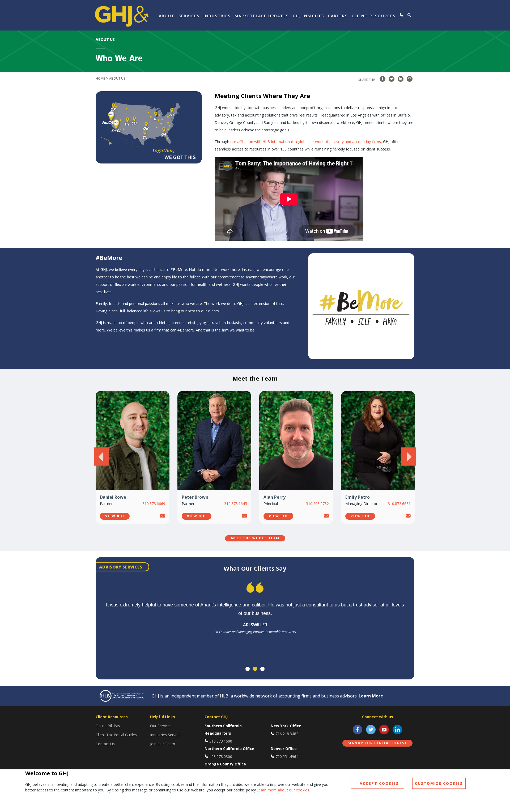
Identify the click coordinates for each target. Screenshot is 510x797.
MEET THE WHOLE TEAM (255, 538)
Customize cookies (439, 783)
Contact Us (105, 743)
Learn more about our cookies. (283, 789)
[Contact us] (401, 15)
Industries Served (165, 734)
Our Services (161, 725)
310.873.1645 (235, 503)
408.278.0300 (220, 756)
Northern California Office (229, 748)
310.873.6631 (399, 503)
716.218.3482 (286, 733)
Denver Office (284, 748)
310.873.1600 (220, 741)
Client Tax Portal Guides (116, 734)
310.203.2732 (317, 503)
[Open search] (409, 15)
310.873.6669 (153, 503)
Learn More (371, 696)
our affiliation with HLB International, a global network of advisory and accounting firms (305, 141)
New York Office (286, 725)
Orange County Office (225, 763)
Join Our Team (162, 743)
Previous (101, 456)
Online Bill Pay (108, 725)
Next (408, 456)
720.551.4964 (286, 756)
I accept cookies (377, 783)
